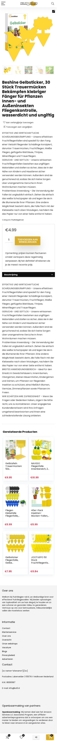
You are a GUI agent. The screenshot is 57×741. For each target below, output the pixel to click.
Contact (6, 628)
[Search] (52, 3)
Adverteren (7, 659)
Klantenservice (9, 632)
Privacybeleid (8, 655)
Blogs (4, 651)
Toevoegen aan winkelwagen (28, 240)
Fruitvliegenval (17, 220)
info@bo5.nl (14, 688)
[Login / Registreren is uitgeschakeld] (36, 737)
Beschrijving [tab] (10, 274)
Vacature (6, 647)
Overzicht (6, 639)
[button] (53, 11)
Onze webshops (9, 643)
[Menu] (3, 3)
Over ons (6, 636)
